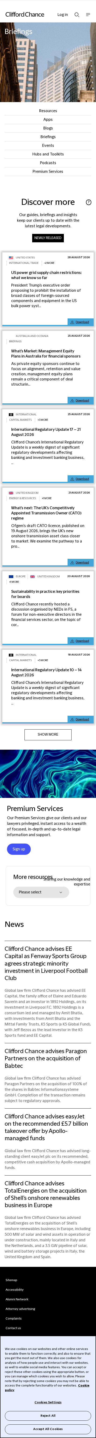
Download (82, 322)
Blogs (48, 128)
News (14, 924)
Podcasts (48, 163)
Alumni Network (17, 1299)
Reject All (48, 1416)
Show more (48, 735)
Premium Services (48, 172)
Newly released (48, 238)
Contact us (13, 1328)
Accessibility (15, 1290)
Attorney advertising (20, 1309)
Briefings (48, 137)
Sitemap (11, 1280)
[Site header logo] (41, 14)
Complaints (14, 1318)
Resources (48, 111)
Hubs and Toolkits (48, 154)
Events (48, 146)
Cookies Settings (48, 1402)
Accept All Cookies (48, 1429)
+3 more (43, 419)
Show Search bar (77, 13)
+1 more (46, 498)
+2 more (49, 263)
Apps (48, 120)
